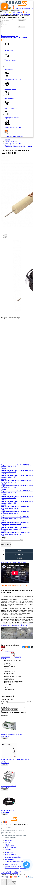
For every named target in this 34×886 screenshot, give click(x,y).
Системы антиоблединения (13, 866)
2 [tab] (5, 237)
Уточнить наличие (6, 544)
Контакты (8, 849)
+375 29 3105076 (17, 871)
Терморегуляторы (10, 854)
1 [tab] (5, 235)
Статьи (7, 844)
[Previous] (3, 882)
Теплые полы (9, 852)
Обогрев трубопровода (12, 856)
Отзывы (23, 562)
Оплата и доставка (11, 847)
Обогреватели (9, 859)
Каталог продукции (11, 141)
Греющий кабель (10, 145)
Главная (7, 140)
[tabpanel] (17, 194)
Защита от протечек (11, 864)
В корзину (4, 738)
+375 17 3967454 (6, 871)
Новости (7, 842)
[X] (32, 647)
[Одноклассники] (26, 647)
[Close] (1, 22)
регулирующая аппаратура (25, 624)
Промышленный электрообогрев (15, 868)
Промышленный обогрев (13, 143)
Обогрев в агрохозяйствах (13, 857)
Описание (4, 562)
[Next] (9, 882)
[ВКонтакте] (23, 647)
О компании (8, 840)
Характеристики (14, 562)
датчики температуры (20, 625)
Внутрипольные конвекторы (14, 861)
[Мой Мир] (29, 647)
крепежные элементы (7, 625)
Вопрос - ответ (9, 846)
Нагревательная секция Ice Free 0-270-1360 (18, 146)
